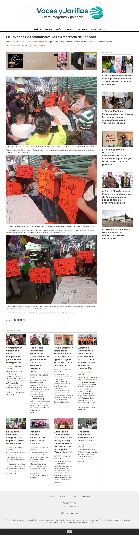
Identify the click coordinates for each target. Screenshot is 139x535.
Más (100, 29)
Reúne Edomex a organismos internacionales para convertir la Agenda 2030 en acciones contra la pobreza (63, 356)
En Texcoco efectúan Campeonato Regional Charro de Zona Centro (15, 437)
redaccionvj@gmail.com (70, 507)
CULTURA (81, 29)
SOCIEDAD (48, 29)
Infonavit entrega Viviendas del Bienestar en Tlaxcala (37, 437)
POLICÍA (93, 29)
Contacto (73, 496)
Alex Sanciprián (38, 46)
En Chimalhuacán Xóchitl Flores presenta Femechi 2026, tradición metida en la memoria (117, 80)
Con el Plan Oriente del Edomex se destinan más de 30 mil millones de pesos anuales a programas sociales (39, 359)
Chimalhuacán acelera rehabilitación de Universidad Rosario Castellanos (116, 234)
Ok (69, 532)
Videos (62, 496)
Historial (52, 496)
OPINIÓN (58, 29)
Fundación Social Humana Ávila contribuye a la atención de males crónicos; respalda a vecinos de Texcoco (117, 117)
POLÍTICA (37, 29)
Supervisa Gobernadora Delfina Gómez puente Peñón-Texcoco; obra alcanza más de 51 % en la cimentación (86, 358)
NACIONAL (70, 29)
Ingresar (87, 496)
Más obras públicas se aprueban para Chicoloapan (86, 436)
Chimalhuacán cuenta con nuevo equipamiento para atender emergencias (14, 355)
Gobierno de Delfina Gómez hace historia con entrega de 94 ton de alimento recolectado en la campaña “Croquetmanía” (63, 442)
